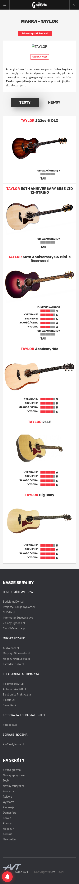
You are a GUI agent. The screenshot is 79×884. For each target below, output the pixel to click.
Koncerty (8, 791)
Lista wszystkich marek (35, 33)
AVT (54, 872)
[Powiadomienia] (7, 876)
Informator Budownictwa (18, 617)
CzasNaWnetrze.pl (14, 628)
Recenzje (8, 807)
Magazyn (8, 828)
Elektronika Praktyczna (17, 694)
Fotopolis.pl (10, 724)
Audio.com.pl (11, 648)
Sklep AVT (21, 872)
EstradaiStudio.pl (13, 664)
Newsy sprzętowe (14, 775)
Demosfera (9, 812)
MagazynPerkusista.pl (16, 659)
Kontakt (7, 834)
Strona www (39, 57)
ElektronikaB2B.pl (13, 684)
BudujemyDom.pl (13, 601)
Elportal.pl (9, 700)
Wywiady (8, 802)
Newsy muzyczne (14, 786)
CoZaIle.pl (9, 612)
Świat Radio (10, 705)
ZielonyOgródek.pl (14, 623)
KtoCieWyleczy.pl (13, 744)
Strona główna (12, 770)
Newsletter (9, 839)
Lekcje (7, 818)
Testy (6, 780)
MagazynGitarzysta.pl (16, 653)
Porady (7, 823)
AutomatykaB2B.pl (14, 689)
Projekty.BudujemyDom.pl (19, 607)
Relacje (7, 796)
